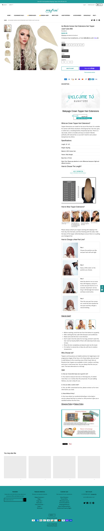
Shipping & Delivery (64, 504)
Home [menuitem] (8, 15)
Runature (64, 31)
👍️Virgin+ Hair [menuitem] (43, 15)
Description (65, 84)
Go (24, 499)
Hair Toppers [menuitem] (66, 15)
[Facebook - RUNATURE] (94, 20)
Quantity (63, 59)
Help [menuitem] (94, 15)
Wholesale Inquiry (64, 501)
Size (62, 48)
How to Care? (66, 316)
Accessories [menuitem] (77, 15)
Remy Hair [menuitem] (55, 15)
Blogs (39, 499)
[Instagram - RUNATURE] (97, 20)
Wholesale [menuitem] (87, 15)
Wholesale (39, 508)
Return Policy (78, 404)
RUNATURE (54, 524)
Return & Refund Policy (64, 506)
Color (62, 54)
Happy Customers (39, 497)
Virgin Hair (39, 501)
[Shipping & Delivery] (80, 437)
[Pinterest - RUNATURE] (99, 20)
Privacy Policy (64, 499)
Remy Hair (39, 502)
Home (5, 20)
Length (63, 42)
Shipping (63, 35)
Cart (100, 4)
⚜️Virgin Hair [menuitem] (31, 15)
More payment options (89, 72)
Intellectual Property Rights (64, 508)
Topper (39, 506)
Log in (84, 4)
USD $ (10, 4)
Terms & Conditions (64, 502)
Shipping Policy (66, 404)
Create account (91, 4)
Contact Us (93, 494)
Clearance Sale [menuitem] (19, 15)
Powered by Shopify (52, 526)
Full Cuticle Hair (39, 504)
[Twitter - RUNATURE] (92, 20)
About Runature (64, 497)
